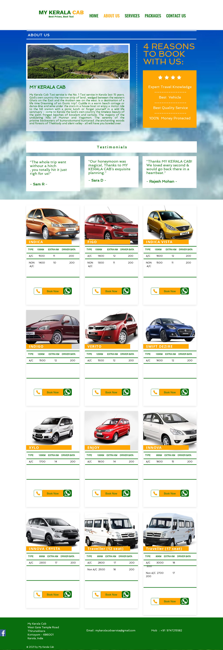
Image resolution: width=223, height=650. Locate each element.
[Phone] (38, 291)
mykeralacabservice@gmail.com (115, 630)
